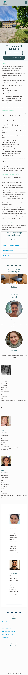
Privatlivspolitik (14, 671)
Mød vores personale (14, 296)
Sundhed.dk (4, 621)
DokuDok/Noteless (8, 250)
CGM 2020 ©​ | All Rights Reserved (14, 673)
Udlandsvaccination (6, 628)
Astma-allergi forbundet (7, 634)
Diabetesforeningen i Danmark (8, 631)
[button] (26, 2)
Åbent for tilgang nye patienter (11, 245)
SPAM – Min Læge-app (9, 255)
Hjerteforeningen (6, 637)
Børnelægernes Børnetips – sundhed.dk (11, 625)
